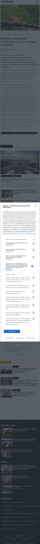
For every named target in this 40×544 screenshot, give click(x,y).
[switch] (32, 243)
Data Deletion (9, 338)
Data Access (20, 338)
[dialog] (20, 272)
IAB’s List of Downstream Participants (22, 233)
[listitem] (20, 239)
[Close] (36, 206)
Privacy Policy (31, 338)
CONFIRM (11, 331)
